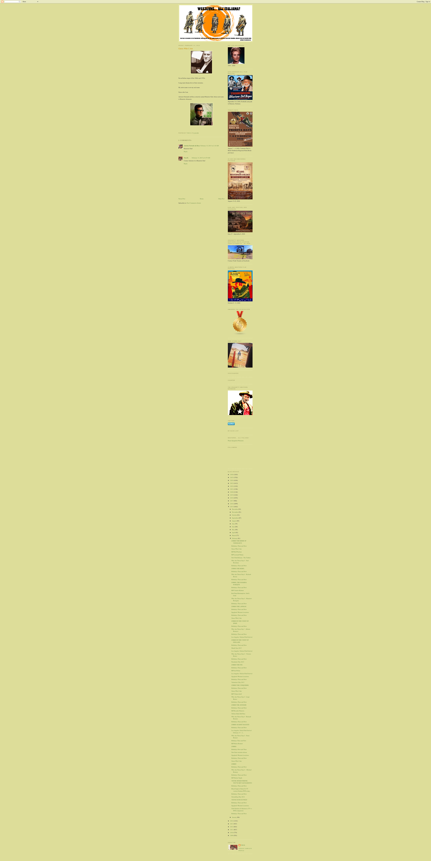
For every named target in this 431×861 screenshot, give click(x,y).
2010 (232, 832)
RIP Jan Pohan (235, 671)
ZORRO (233, 746)
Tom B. (186, 158)
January (234, 817)
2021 (232, 489)
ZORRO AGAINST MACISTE (240, 725)
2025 (232, 477)
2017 (232, 501)
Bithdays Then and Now (238, 741)
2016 (232, 504)
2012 (232, 827)
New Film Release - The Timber (241, 558)
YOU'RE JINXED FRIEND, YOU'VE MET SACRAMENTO (241, 782)
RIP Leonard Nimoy (237, 555)
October (234, 515)
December (235, 509)
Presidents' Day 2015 (237, 662)
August (234, 521)
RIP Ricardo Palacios (237, 711)
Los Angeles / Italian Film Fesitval (241, 674)
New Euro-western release (239, 752)
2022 (232, 486)
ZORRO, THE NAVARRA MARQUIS (239, 583)
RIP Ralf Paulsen (236, 552)
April (233, 532)
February (235, 538)
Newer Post (181, 199)
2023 (232, 483)
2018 (232, 498)
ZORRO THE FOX (236, 665)
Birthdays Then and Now (239, 546)
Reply (186, 151)
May (233, 530)
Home (201, 199)
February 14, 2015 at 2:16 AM (209, 146)
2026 (232, 474)
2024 (232, 480)
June (233, 527)
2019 (232, 495)
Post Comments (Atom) (194, 203)
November (235, 512)
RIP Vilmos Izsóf (236, 694)
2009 (232, 835)
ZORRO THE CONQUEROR (240, 685)
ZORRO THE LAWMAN (238, 606)
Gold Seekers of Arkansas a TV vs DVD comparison (241, 809)
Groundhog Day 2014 (238, 797)
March (234, 535)
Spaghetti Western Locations (240, 612)
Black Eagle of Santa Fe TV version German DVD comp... (241, 790)
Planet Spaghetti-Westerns (236, 441)
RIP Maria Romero (237, 744)
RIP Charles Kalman (237, 590)
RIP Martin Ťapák (236, 778)
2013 (232, 824)
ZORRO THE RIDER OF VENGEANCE (238, 542)
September (235, 518)
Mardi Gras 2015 (236, 648)
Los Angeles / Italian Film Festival (241, 637)
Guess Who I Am (236, 549)
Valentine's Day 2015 (237, 682)
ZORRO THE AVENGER (238, 705)
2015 (232, 507)
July (233, 524)
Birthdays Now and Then (239, 749)
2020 (232, 492)
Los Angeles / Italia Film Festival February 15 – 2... (241, 731)
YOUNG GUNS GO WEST (239, 800)
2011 (232, 830)
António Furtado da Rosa (192, 146)
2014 (232, 821)
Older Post (221, 199)
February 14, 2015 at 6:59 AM (201, 158)
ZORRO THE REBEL (237, 568)
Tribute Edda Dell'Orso (238, 714)
